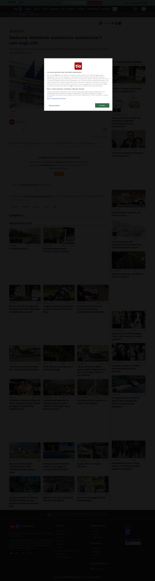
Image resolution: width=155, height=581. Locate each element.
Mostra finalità (54, 105)
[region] (78, 84)
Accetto (102, 105)
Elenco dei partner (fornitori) (56, 98)
